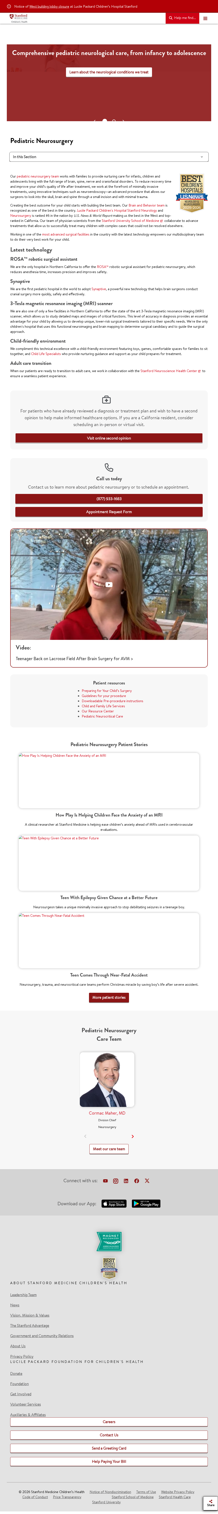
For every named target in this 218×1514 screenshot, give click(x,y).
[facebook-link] (136, 1181)
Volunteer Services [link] (25, 1404)
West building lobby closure (49, 6)
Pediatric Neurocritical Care (102, 716)
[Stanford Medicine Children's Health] (85, 18)
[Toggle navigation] (205, 18)
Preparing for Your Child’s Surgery (107, 690)
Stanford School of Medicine (133, 1497)
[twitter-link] (147, 1181)
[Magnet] (109, 1241)
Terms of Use (146, 1491)
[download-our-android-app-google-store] (146, 1203)
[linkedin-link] (126, 1181)
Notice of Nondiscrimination (110, 1491)
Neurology (149, 210)
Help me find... (184, 17)
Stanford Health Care (175, 1497)
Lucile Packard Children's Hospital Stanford (108, 210)
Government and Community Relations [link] (42, 1335)
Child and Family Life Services (103, 706)
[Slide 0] (104, 121)
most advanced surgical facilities (65, 234)
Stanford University (106, 1502)
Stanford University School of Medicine (130, 220)
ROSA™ (103, 266)
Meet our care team (109, 85)
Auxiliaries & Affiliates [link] (28, 1414)
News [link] (14, 1305)
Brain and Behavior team (147, 205)
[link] (109, 438)
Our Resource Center (98, 711)
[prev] (85, 1136)
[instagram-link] (115, 1181)
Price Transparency (67, 1497)
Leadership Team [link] (23, 1294)
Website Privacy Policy (177, 1491)
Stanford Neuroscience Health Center (169, 370)
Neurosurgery (20, 215)
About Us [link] (18, 1346)
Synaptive (99, 289)
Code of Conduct (35, 1497)
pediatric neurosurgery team (38, 176)
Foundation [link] (19, 1383)
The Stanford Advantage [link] (29, 1325)
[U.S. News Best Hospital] (109, 1268)
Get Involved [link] (20, 1394)
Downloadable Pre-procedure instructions (112, 701)
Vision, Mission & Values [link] (29, 1315)
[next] (132, 1136)
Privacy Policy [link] (21, 1356)
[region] (109, 87)
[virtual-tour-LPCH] (105, 1181)
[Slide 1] (113, 121)
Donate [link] (16, 1373)
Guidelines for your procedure (104, 695)
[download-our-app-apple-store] (114, 1203)
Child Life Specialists (46, 353)
